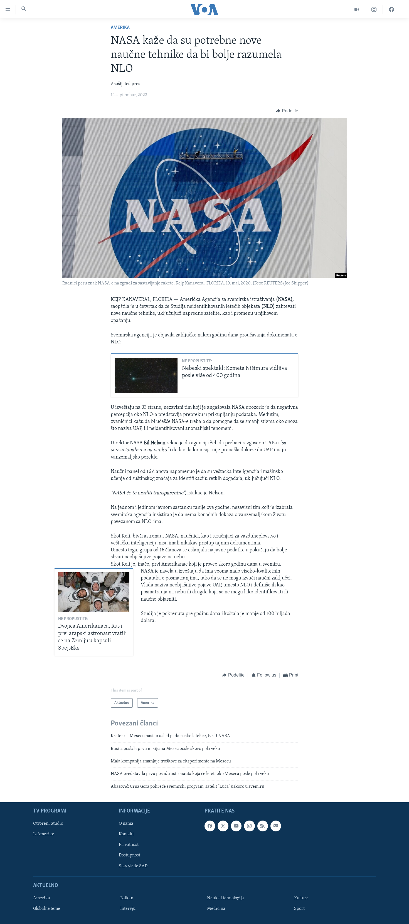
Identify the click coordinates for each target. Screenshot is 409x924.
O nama (126, 824)
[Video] (356, 9)
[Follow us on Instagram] (249, 826)
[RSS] (262, 826)
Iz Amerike (43, 834)
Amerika (120, 27)
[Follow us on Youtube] (236, 826)
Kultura (301, 898)
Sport (299, 908)
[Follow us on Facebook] (209, 826)
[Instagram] (374, 9)
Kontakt (126, 834)
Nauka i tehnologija (225, 898)
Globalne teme (46, 908)
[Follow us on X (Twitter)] (223, 826)
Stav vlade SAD (133, 866)
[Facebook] (391, 9)
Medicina (216, 908)
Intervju (127, 908)
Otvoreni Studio (48, 824)
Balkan (126, 898)
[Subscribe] (275, 826)
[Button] (287, 111)
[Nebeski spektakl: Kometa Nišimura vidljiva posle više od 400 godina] (146, 375)
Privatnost (129, 845)
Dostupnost (129, 855)
